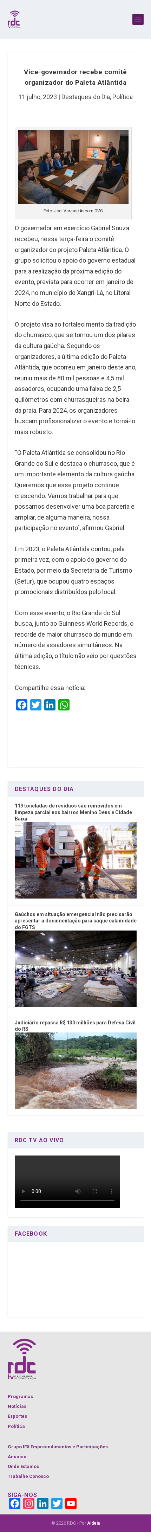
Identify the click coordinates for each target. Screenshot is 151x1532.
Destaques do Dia (85, 97)
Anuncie (17, 1456)
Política (122, 97)
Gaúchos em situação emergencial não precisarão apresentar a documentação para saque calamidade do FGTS (76, 921)
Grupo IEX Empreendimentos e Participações (58, 1446)
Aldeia (93, 1523)
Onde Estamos (23, 1466)
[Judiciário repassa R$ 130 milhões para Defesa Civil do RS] (76, 1107)
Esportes (17, 1416)
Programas (20, 1396)
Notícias (17, 1406)
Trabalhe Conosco (28, 1476)
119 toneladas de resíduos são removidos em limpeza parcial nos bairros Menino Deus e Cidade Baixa (73, 812)
